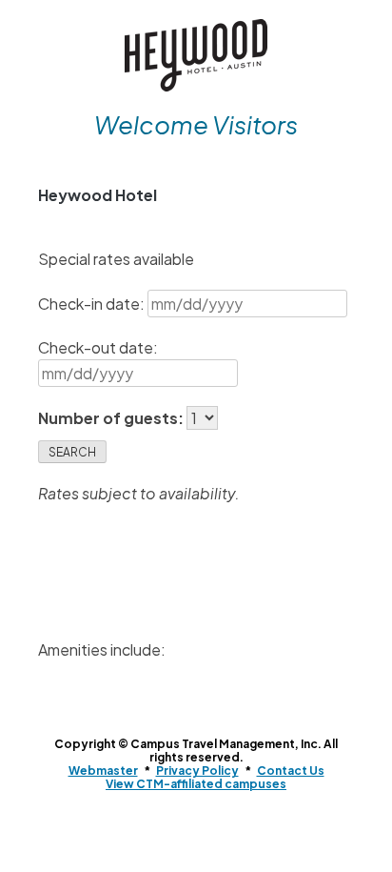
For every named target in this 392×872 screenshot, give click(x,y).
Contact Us (290, 770)
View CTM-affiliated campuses (196, 784)
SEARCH (72, 452)
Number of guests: (112, 418)
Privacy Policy (197, 770)
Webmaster (103, 770)
